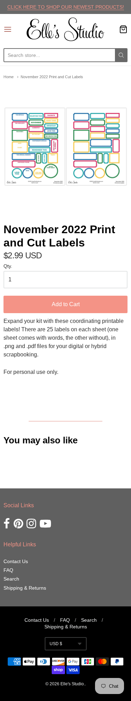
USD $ (56, 643)
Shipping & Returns (24, 588)
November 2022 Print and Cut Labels (52, 77)
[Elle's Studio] (65, 29)
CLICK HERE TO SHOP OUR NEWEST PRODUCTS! (65, 7)
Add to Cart (66, 304)
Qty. (7, 266)
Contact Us (15, 561)
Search (11, 579)
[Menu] (15, 29)
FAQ (8, 570)
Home (8, 77)
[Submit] (121, 55)
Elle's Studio (72, 683)
